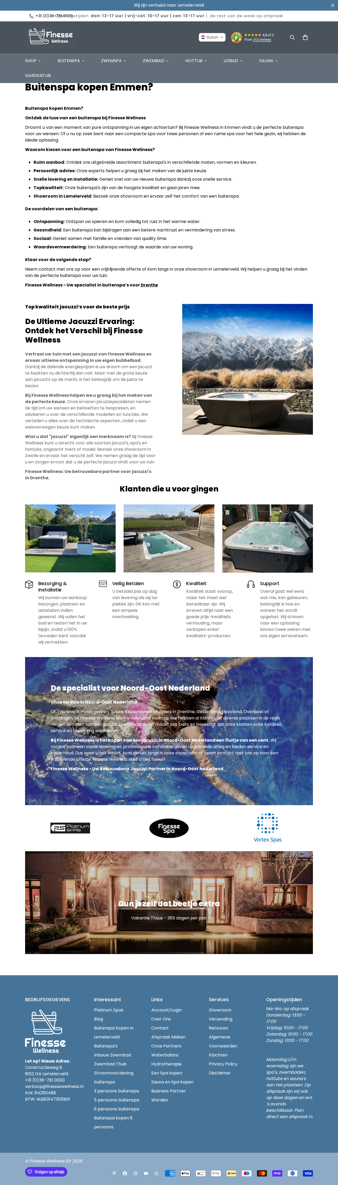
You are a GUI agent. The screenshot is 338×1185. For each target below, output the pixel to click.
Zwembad (153, 61)
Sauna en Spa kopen (172, 1082)
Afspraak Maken (168, 1037)
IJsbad (231, 61)
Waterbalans (165, 1055)
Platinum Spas (108, 1010)
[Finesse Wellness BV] (51, 37)
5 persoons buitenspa (116, 1100)
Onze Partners (166, 1046)
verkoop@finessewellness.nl (54, 1086)
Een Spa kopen (166, 1073)
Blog (98, 1019)
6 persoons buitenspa (116, 1109)
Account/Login (166, 1010)
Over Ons (161, 1019)
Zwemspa (111, 61)
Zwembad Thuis (110, 1064)
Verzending (220, 1019)
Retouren (218, 1028)
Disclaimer (220, 1073)
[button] (212, 37)
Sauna (266, 61)
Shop (30, 61)
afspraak (273, 16)
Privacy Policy (223, 1064)
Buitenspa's (106, 1046)
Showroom (220, 1010)
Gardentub (38, 75)
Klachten (218, 1055)
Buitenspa (69, 61)
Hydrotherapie (166, 1064)
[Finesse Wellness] (114, 1173)
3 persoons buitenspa (116, 1091)
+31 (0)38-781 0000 (45, 1080)
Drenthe (149, 285)
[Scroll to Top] (328, 1156)
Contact (160, 1028)
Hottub (194, 61)
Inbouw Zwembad (112, 1055)
